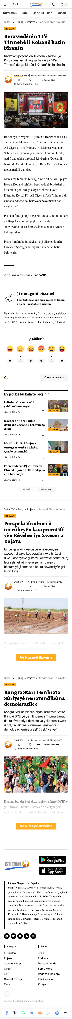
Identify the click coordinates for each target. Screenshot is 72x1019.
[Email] (40, 1013)
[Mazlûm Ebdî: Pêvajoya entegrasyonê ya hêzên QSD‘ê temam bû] (58, 447)
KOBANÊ (40, 275)
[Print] (57, 1013)
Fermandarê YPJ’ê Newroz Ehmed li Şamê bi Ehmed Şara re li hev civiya (24, 470)
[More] (65, 1013)
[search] (54, 4)
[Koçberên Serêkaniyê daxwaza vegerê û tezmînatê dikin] (58, 425)
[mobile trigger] (7, 4)
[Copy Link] (48, 1013)
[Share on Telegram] (32, 1013)
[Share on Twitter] (15, 1013)
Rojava (9, 29)
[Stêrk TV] (36, 4)
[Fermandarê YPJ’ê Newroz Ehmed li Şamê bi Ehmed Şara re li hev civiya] (58, 470)
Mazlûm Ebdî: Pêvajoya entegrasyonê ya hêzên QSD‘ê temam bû (21, 447)
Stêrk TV (18, 75)
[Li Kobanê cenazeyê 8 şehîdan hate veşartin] (58, 406)
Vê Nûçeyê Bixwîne (36, 657)
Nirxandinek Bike (55, 377)
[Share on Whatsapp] (23, 1013)
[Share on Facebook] (6, 1013)
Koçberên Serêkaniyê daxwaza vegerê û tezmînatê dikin (24, 424)
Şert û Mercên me (54, 317)
